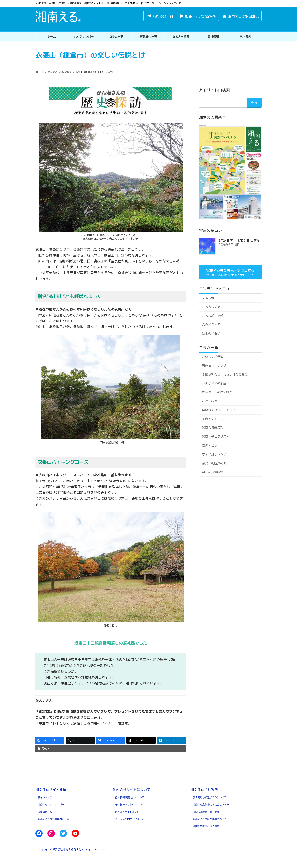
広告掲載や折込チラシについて (210, 797)
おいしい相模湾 (212, 357)
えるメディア (211, 324)
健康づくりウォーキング (218, 410)
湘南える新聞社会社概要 (206, 812)
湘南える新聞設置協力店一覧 (53, 819)
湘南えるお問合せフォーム (129, 819)
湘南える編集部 (212, 427)
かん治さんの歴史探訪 (217, 392)
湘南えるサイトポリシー (128, 812)
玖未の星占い (211, 333)
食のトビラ (209, 445)
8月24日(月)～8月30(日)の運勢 (239, 240)
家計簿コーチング (214, 366)
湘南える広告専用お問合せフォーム (212, 804)
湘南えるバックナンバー (51, 804)
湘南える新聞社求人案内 (206, 826)
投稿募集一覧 (45, 812)
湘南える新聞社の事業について (210, 819)
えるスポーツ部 (212, 316)
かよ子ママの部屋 (214, 383)
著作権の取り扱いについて (129, 804)
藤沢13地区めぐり (214, 463)
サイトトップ (45, 797)
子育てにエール (212, 419)
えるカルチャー (212, 307)
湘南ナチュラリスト (215, 436)
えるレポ (208, 298)
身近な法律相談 (212, 472)
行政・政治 (209, 401)
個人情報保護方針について (129, 797)
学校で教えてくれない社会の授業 (224, 374)
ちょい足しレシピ (214, 454)
